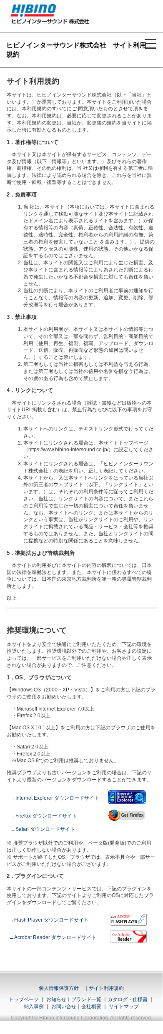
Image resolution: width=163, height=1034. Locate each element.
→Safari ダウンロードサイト (42, 829)
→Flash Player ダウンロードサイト (49, 920)
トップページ (24, 999)
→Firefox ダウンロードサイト (43, 816)
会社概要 (91, 1006)
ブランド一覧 (86, 999)
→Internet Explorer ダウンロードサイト (54, 798)
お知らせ (56, 999)
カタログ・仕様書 (128, 999)
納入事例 (34, 1006)
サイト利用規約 (106, 988)
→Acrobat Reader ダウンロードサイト (52, 937)
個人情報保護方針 (59, 988)
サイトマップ (124, 1006)
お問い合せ (63, 1006)
